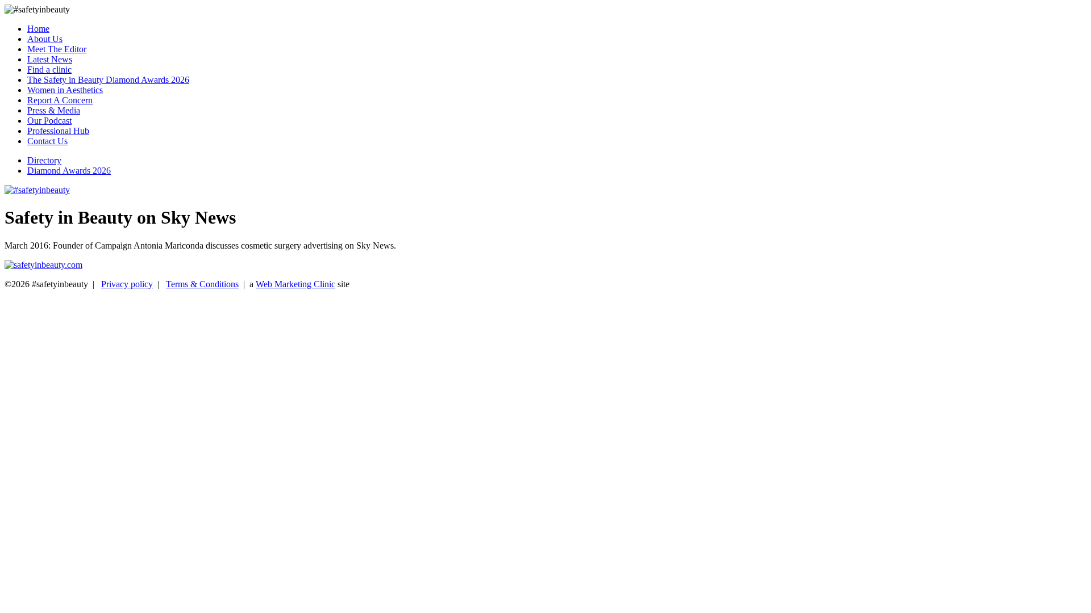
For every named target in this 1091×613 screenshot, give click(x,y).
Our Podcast (49, 120)
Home (38, 28)
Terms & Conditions (202, 284)
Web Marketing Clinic (295, 284)
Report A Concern (60, 100)
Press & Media (53, 110)
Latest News (49, 59)
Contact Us (47, 141)
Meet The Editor (56, 49)
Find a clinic (49, 69)
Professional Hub (58, 131)
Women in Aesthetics (65, 90)
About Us (45, 39)
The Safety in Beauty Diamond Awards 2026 (108, 80)
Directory (44, 160)
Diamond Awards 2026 (69, 170)
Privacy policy (127, 284)
